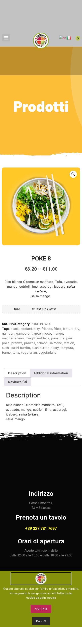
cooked (26, 329)
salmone (55, 343)
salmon (42, 343)
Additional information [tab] (50, 373)
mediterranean (13, 338)
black (15, 329)
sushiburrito (41, 348)
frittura (68, 329)
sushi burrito (20, 348)
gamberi (8, 333)
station (69, 343)
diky (37, 329)
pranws (16, 343)
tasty (55, 348)
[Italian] (69, 37)
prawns (29, 343)
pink (69, 338)
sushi (6, 348)
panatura (57, 338)
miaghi (30, 338)
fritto (57, 329)
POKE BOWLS (41, 324)
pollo (6, 343)
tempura (67, 348)
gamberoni (24, 333)
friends (47, 329)
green (38, 333)
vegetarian (29, 352)
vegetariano (48, 352)
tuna (16, 352)
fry (77, 329)
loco (47, 333)
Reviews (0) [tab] (17, 382)
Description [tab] (17, 373)
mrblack (43, 338)
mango (58, 333)
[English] (62, 37)
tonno (6, 352)
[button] (6, 37)
